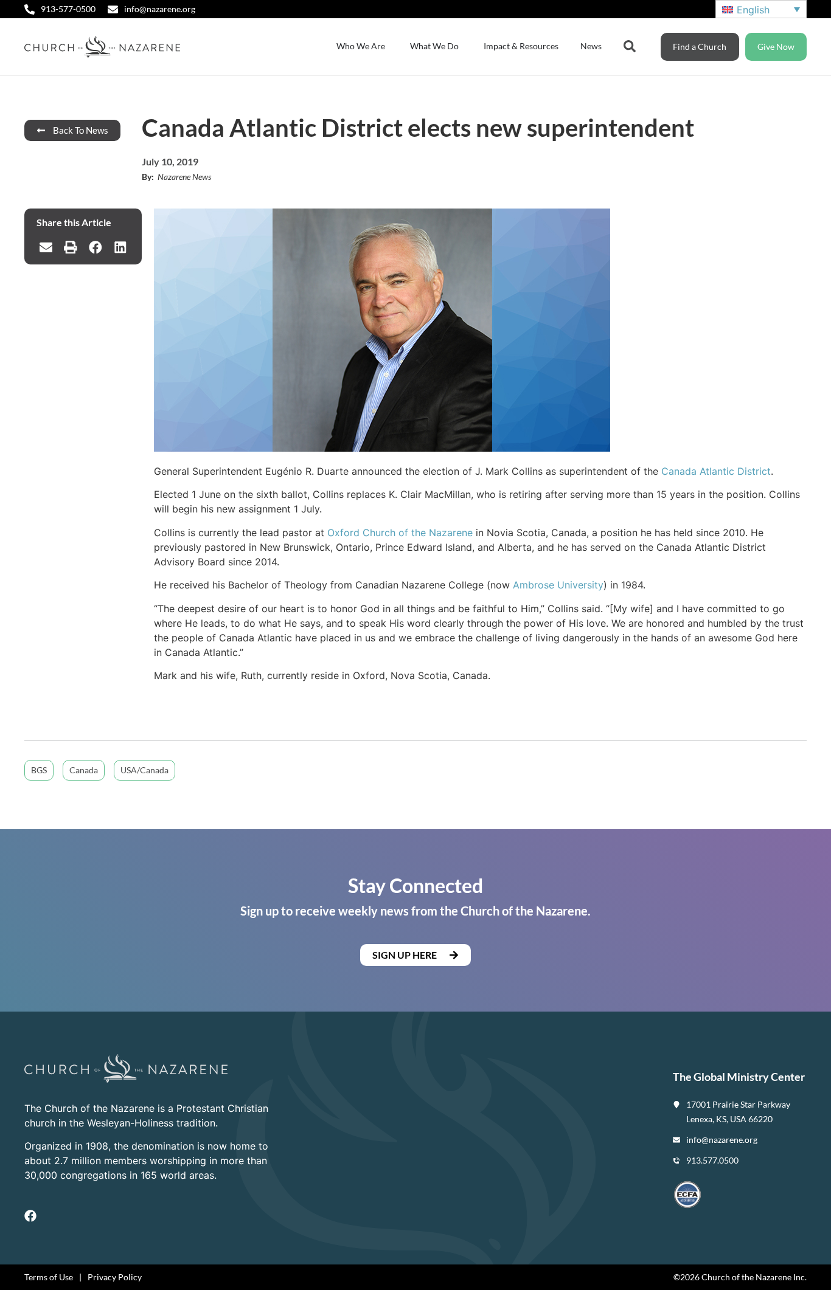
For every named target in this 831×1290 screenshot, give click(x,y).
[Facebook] (30, 1216)
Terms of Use (48, 1277)
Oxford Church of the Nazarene (400, 532)
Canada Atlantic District (716, 471)
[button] (46, 247)
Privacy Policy (115, 1277)
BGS (39, 770)
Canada (83, 770)
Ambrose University (558, 585)
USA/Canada (144, 770)
